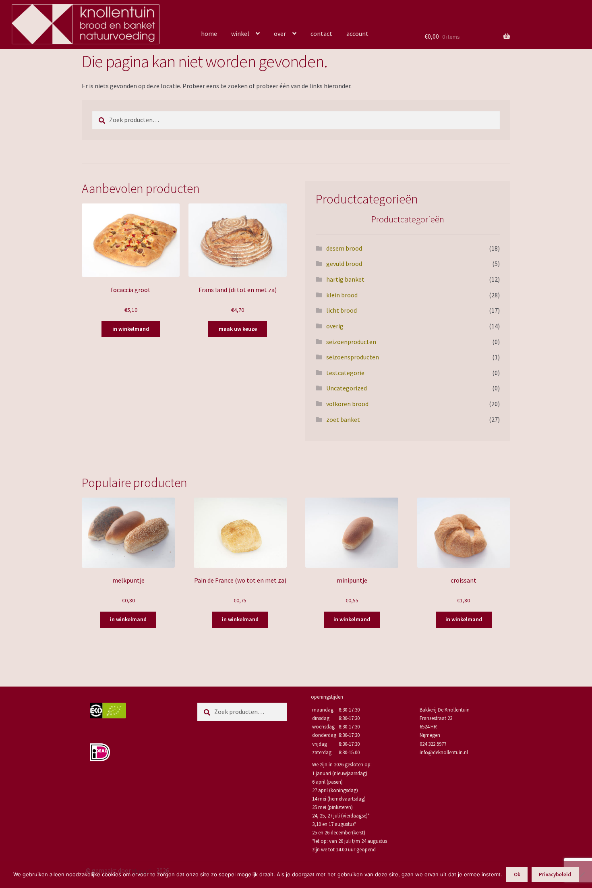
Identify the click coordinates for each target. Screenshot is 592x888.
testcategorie (345, 373)
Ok (517, 874)
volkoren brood (347, 404)
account (357, 33)
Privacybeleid (555, 874)
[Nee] (582, 874)
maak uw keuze (238, 328)
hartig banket (345, 279)
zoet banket (343, 419)
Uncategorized (346, 388)
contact (321, 33)
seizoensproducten (352, 357)
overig (335, 326)
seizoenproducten (351, 342)
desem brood (344, 248)
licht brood (341, 310)
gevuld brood (344, 263)
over (280, 33)
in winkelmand (130, 328)
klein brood (342, 295)
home (209, 33)
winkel (240, 33)
